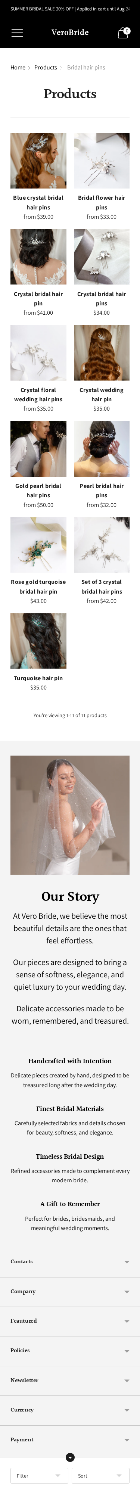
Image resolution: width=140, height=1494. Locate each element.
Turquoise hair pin (38, 678)
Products (45, 67)
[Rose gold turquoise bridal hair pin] (38, 545)
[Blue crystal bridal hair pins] (38, 161)
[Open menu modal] (17, 32)
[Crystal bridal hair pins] (102, 257)
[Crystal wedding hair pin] (102, 353)
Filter (22, 1475)
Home (17, 67)
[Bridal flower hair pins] (102, 161)
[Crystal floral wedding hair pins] (38, 353)
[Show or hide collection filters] (70, 1457)
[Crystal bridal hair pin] (38, 257)
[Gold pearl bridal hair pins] (38, 449)
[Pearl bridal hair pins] (102, 449)
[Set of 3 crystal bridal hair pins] (102, 545)
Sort (82, 1475)
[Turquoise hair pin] (38, 641)
